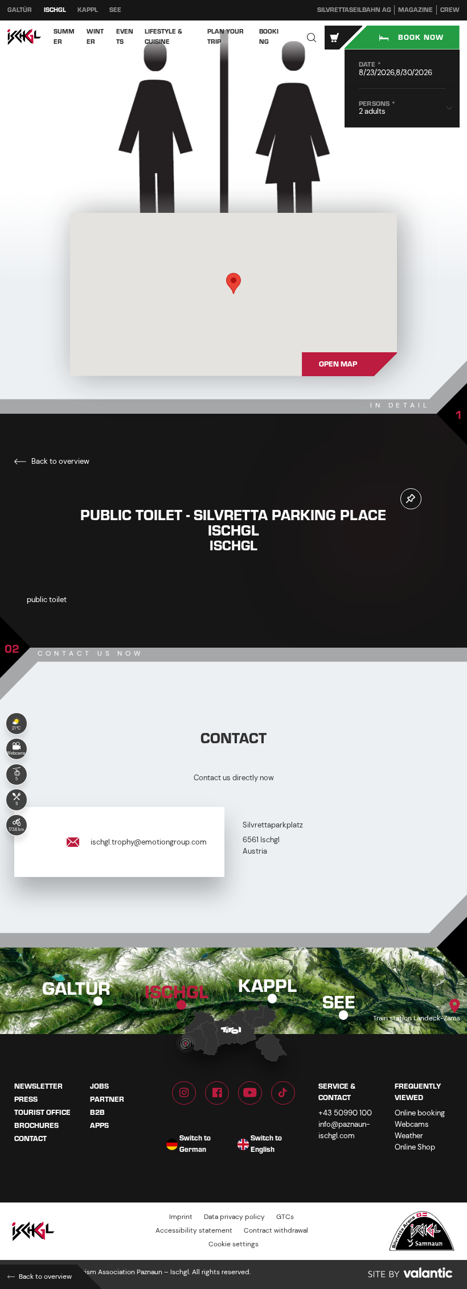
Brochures (36, 1125)
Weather (409, 1135)
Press (26, 1099)
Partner (107, 1099)
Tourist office (42, 1112)
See (115, 10)
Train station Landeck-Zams (416, 1018)
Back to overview (59, 461)
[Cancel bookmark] (411, 499)
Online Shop (415, 1147)
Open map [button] (338, 364)
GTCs (285, 1217)
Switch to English (266, 1144)
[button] (312, 37)
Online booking (420, 1113)
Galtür (19, 10)
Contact (30, 1139)
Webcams (412, 1124)
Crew (450, 10)
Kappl (87, 10)
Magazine (415, 10)
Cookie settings (233, 1245)
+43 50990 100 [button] (345, 1113)
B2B (97, 1112)
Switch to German (195, 1144)
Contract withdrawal (276, 1231)
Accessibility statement (193, 1231)
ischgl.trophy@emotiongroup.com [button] (148, 841)
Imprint (180, 1217)
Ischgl (55, 10)
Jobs (99, 1086)
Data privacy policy (234, 1217)
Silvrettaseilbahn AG (354, 10)
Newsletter (38, 1086)
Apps (99, 1125)
